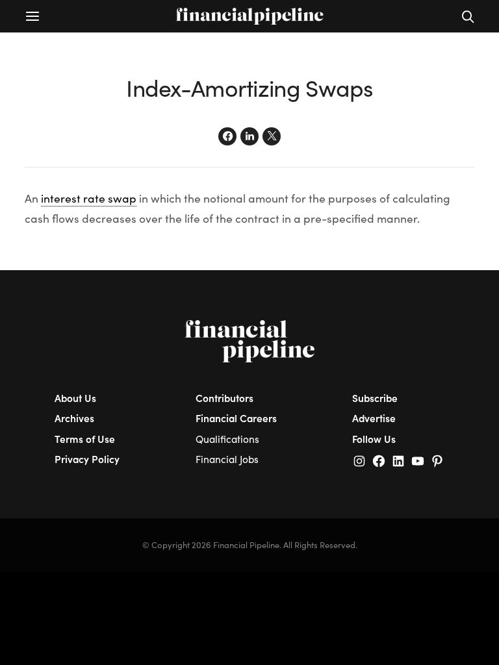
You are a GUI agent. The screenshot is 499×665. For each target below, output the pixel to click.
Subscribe (375, 398)
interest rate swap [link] (88, 198)
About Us (75, 398)
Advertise (374, 418)
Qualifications (227, 438)
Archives (74, 418)
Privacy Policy (87, 459)
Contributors (224, 398)
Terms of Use (85, 438)
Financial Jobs (227, 459)
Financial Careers (236, 418)
